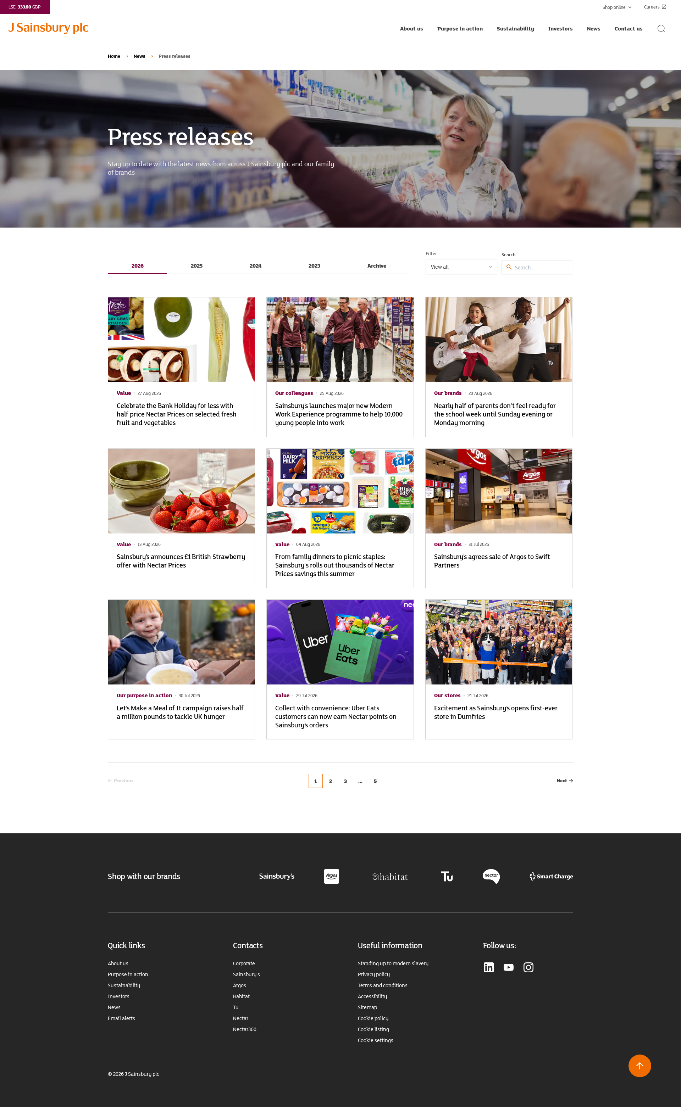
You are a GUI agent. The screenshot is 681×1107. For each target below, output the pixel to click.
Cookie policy (373, 1018)
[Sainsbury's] (276, 876)
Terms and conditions (383, 985)
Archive (376, 265)
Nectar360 (244, 1029)
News (139, 56)
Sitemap (367, 1007)
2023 (314, 265)
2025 (197, 265)
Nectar (240, 1018)
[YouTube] (509, 968)
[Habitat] (390, 875)
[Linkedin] (489, 968)
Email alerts (121, 1018)
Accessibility (372, 996)
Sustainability (124, 985)
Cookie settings (375, 1040)
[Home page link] (201, 28)
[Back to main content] (640, 1066)
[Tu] (447, 875)
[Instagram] (528, 968)
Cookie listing (373, 1029)
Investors (118, 996)
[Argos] (331, 875)
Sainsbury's (246, 974)
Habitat (241, 996)
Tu (236, 1007)
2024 (255, 265)
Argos (239, 985)
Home (114, 56)
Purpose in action (128, 974)
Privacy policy (374, 974)
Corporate (244, 963)
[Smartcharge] (551, 875)
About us (118, 963)
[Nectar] (491, 875)
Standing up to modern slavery (393, 963)
